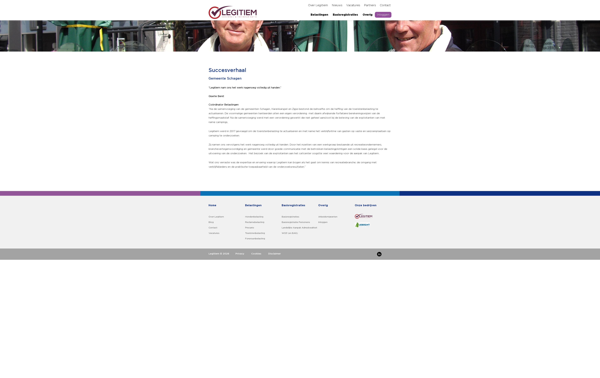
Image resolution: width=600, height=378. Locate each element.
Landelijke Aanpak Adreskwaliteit (299, 227)
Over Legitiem (318, 5)
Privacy (239, 253)
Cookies (256, 253)
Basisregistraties (345, 14)
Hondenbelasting (254, 216)
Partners (370, 5)
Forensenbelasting (255, 238)
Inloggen (383, 14)
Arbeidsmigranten (327, 216)
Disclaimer (274, 253)
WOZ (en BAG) (290, 233)
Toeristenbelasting (255, 233)
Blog (211, 222)
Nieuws (337, 5)
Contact (385, 5)
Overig (367, 14)
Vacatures (353, 5)
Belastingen (319, 14)
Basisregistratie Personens (296, 222)
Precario (249, 227)
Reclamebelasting (254, 222)
